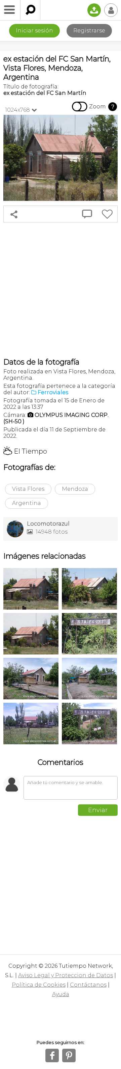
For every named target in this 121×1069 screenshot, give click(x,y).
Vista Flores (28, 489)
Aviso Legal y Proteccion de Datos (65, 975)
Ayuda (60, 994)
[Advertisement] (60, 290)
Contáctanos (88, 985)
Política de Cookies (39, 985)
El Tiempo (25, 451)
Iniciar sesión (34, 30)
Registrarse (89, 30)
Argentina (26, 503)
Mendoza (75, 489)
